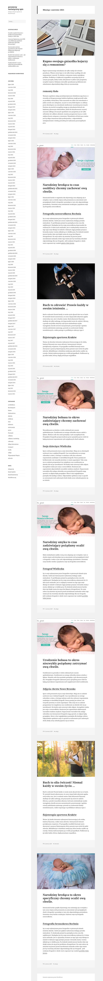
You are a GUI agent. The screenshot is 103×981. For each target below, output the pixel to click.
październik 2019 (12, 276)
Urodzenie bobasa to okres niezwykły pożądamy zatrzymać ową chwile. (65, 663)
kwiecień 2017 (12, 335)
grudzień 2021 (12, 216)
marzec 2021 (11, 242)
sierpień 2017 (11, 323)
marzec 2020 (11, 270)
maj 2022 (10, 202)
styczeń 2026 (11, 101)
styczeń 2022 (11, 214)
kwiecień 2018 (12, 306)
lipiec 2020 (11, 261)
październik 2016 (12, 346)
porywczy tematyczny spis (15, 8)
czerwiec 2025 (12, 115)
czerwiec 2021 (12, 233)
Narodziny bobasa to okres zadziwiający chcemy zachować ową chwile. (64, 420)
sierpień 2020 (11, 259)
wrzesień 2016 (12, 349)
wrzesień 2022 (12, 191)
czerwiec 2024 (12, 143)
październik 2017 (12, 321)
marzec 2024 (11, 152)
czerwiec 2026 (12, 87)
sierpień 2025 (11, 110)
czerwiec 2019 (12, 281)
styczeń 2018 (11, 315)
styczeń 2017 (11, 343)
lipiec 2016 (11, 354)
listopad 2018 (11, 295)
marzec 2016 (11, 363)
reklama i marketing (13, 438)
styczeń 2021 (11, 247)
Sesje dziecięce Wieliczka (57, 446)
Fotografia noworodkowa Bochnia (62, 213)
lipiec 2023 (11, 169)
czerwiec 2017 (12, 329)
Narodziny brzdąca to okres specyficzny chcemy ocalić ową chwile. (64, 898)
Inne (9, 421)
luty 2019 (10, 287)
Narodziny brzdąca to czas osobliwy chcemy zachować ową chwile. (65, 188)
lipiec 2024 (11, 140)
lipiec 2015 (11, 385)
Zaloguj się (11, 469)
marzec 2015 (11, 394)
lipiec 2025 (11, 112)
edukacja (10, 419)
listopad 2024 (11, 129)
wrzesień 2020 (12, 256)
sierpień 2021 (11, 228)
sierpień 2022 (11, 194)
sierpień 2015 (11, 382)
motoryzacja (11, 427)
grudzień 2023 (12, 160)
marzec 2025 (11, 124)
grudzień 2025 (12, 104)
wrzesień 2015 (12, 380)
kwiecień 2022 (12, 205)
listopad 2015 (11, 374)
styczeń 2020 (11, 273)
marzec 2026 (11, 95)
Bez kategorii (11, 407)
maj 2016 (10, 360)
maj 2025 (10, 118)
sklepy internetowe (13, 444)
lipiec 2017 (11, 326)
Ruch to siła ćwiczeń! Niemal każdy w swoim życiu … (62, 784)
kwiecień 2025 (12, 121)
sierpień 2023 (11, 166)
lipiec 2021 (11, 231)
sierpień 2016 (11, 351)
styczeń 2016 (11, 368)
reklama (10, 436)
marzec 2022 (11, 208)
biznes (10, 410)
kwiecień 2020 (12, 267)
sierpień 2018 (11, 298)
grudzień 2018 (12, 292)
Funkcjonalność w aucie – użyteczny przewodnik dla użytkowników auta (15, 64)
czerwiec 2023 (12, 171)
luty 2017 (10, 340)
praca (9, 430)
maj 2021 (10, 236)
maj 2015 (10, 388)
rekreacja (10, 441)
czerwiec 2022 (12, 200)
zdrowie (10, 458)
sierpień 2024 (11, 138)
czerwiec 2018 (12, 304)
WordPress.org (12, 477)
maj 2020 (10, 264)
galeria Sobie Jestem (67, 243)
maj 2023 (10, 174)
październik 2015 (12, 377)
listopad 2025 (11, 107)
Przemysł (10, 433)
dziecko (10, 416)
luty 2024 (10, 155)
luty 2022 (10, 211)
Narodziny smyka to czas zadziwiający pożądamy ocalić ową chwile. (63, 545)
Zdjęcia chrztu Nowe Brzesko (59, 688)
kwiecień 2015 (12, 391)
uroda (9, 450)
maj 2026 (10, 90)
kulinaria (10, 424)
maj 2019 (10, 284)
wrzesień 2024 (12, 135)
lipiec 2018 (11, 301)
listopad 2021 (11, 219)
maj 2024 (10, 146)
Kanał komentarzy (13, 474)
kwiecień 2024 (12, 149)
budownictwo (11, 413)
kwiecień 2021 (12, 239)
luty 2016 (10, 366)
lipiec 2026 (11, 84)
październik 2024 (12, 132)
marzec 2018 (11, 309)
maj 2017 (10, 332)
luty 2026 (10, 98)
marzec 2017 (11, 337)
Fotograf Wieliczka (53, 568)
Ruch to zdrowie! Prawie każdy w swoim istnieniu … (65, 306)
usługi (9, 452)
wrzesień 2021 (12, 225)
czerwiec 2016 (12, 357)
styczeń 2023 (11, 183)
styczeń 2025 (11, 126)
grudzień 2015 (12, 371)
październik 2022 (12, 188)
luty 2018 (10, 312)
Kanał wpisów (12, 472)
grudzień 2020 (12, 250)
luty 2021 (10, 245)
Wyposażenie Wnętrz (14, 455)
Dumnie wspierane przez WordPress (53, 977)
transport (10, 447)
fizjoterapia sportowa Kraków (60, 337)
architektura (11, 405)
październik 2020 (12, 253)
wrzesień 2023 (12, 163)
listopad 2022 (11, 186)
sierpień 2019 (11, 278)
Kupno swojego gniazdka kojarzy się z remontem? (65, 62)
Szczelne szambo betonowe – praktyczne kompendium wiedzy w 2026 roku (16, 34)
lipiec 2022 (11, 197)
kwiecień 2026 (12, 93)
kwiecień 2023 (12, 177)
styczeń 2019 (11, 290)
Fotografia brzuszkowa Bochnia (60, 923)
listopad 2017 (11, 318)
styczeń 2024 (11, 157)
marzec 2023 (11, 180)
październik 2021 (12, 222)
